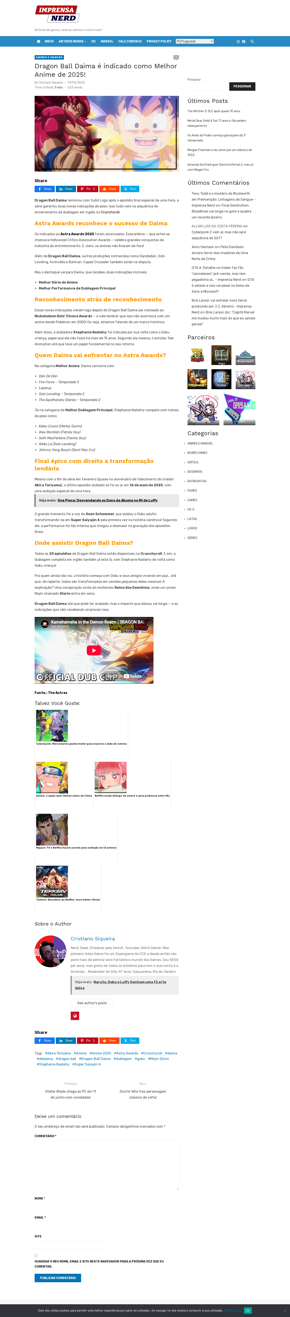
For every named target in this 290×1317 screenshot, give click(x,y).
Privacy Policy (159, 41)
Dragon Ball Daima (96, 1059)
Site (38, 1236)
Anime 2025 (101, 1053)
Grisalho (239, 421)
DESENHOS (194, 472)
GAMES (192, 500)
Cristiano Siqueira (51, 82)
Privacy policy (233, 1310)
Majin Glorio (159, 1059)
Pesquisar (194, 79)
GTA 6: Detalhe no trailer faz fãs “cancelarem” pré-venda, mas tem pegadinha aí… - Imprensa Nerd (219, 274)
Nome (40, 1198)
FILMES (192, 490)
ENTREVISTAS (197, 481)
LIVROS (192, 528)
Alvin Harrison (203, 247)
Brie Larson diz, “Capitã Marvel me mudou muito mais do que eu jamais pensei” (223, 318)
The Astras (57, 693)
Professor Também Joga (221, 359)
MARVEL (107, 41)
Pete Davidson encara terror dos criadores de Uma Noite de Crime (220, 253)
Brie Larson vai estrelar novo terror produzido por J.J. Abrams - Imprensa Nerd (222, 306)
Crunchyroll (110, 212)
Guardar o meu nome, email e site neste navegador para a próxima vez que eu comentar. (99, 1264)
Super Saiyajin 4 (88, 1064)
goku (141, 1059)
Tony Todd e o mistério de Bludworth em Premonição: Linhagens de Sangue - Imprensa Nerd (223, 199)
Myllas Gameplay (203, 421)
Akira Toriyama (59, 1053)
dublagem (124, 1059)
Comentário (45, 1136)
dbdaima (46, 1059)
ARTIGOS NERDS (71, 41)
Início (49, 41)
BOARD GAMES (197, 453)
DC (94, 41)
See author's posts (92, 1003)
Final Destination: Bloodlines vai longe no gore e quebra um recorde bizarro (221, 211)
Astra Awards (127, 1053)
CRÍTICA (192, 462)
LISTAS (192, 519)
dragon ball (67, 1059)
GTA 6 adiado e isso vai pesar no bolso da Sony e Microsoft (223, 286)
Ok (248, 1310)
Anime (81, 1053)
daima (172, 1053)
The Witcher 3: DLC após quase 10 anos (213, 111)
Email (40, 1217)
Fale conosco (130, 41)
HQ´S (190, 509)
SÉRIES (192, 538)
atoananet (197, 385)
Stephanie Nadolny (54, 1064)
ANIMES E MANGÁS (49, 57)
